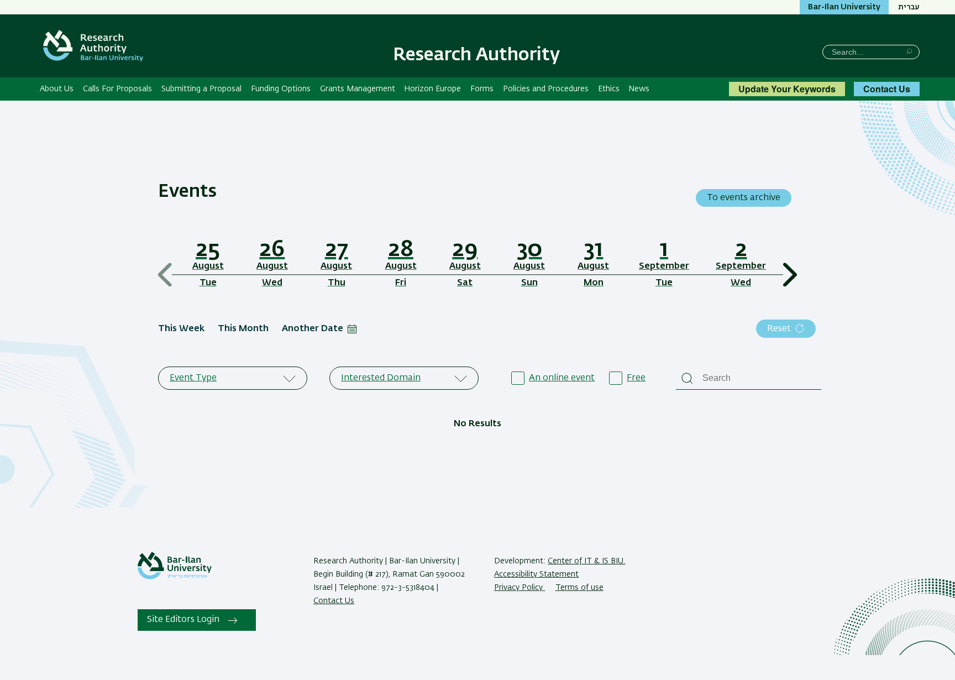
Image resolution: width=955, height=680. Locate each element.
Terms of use (579, 588)
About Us (57, 89)
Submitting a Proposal (201, 89)
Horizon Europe (432, 89)
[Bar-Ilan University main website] (175, 577)
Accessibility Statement (536, 574)
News (638, 89)
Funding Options (281, 89)
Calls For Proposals (117, 89)
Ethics (609, 89)
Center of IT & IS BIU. (586, 561)
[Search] (909, 51)
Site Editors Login (183, 619)
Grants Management (357, 89)
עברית (909, 7)
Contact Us (886, 88)
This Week (181, 329)
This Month (243, 329)
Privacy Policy (519, 588)
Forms (482, 89)
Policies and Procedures (546, 89)
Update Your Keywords (787, 88)
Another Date (312, 329)
